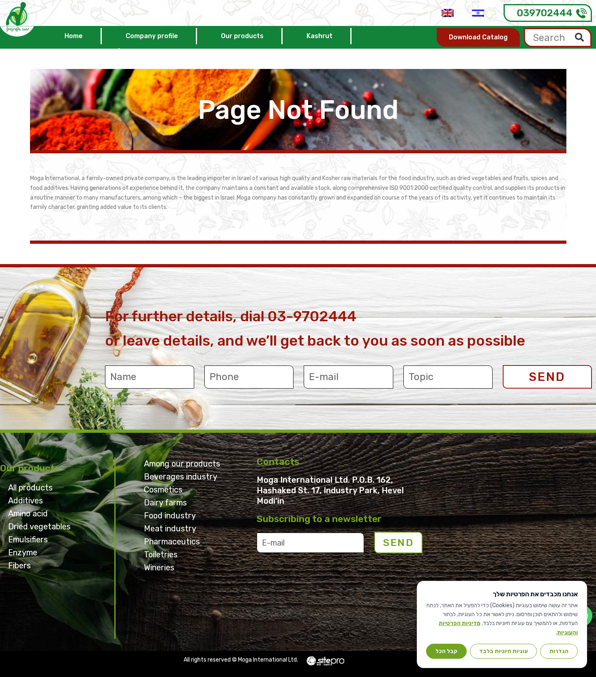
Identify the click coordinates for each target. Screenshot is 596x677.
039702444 (544, 13)
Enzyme (22, 552)
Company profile (152, 36)
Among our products (182, 464)
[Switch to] (448, 13)
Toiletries (161, 554)
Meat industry (170, 528)
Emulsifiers (28, 539)
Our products (242, 36)
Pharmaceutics (172, 541)
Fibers (19, 565)
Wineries (159, 567)
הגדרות (558, 651)
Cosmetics (163, 489)
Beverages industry (180, 476)
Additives (25, 500)
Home (73, 36)
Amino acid (28, 513)
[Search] (579, 37)
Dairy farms (165, 502)
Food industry (170, 515)
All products (30, 487)
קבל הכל (446, 651)
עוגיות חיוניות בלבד (503, 651)
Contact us (82, 56)
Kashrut (319, 36)
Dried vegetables (39, 526)
